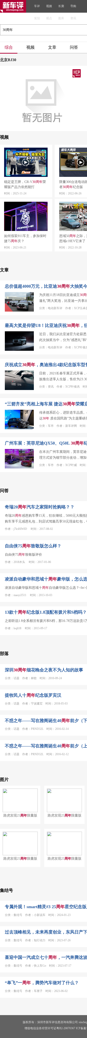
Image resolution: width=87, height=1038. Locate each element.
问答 (74, 47)
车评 (37, 6)
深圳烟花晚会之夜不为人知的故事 (44, 669)
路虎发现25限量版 (20, 815)
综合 (9, 47)
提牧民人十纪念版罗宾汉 (33, 695)
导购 (73, 6)
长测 (61, 6)
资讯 (73, 18)
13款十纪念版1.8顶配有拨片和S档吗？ (46, 612)
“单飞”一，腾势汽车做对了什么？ (42, 982)
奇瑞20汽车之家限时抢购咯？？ (39, 507)
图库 (61, 18)
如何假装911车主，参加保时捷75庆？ (25, 238)
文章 (52, 47)
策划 (37, 18)
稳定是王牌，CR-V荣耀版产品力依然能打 (25, 184)
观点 (49, 18)
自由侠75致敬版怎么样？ (33, 545)
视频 (49, 6)
